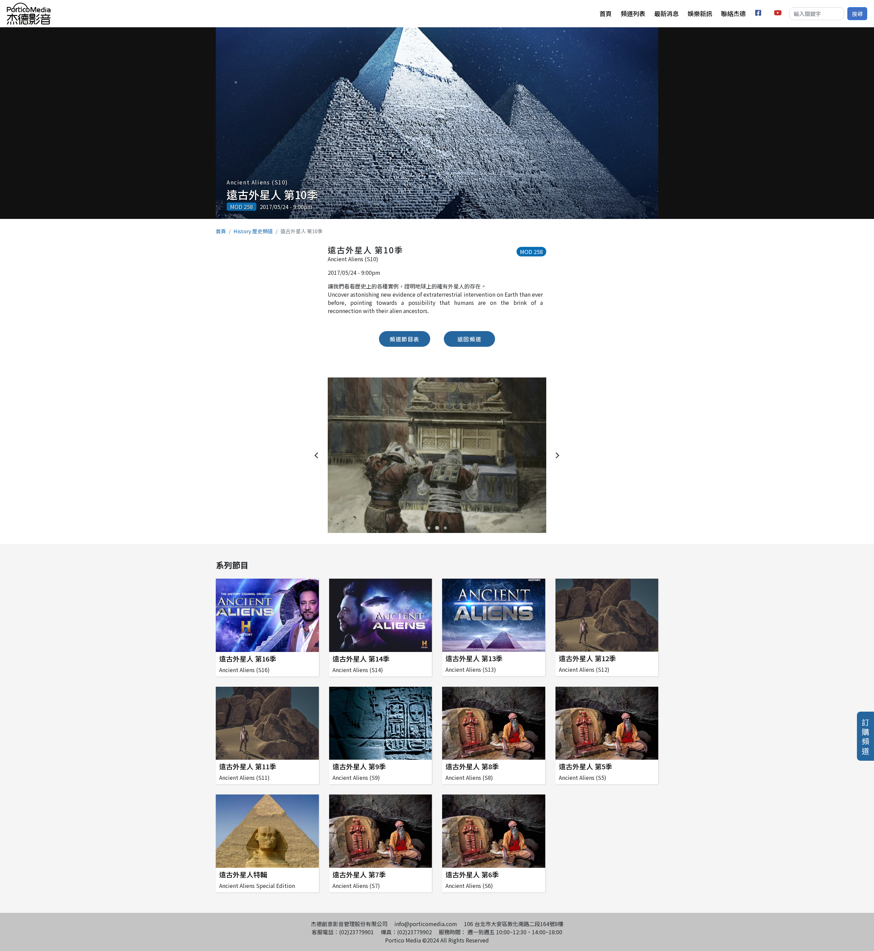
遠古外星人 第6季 (472, 874)
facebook (759, 13)
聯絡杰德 (733, 13)
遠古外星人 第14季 (361, 659)
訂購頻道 (865, 736)
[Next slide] (557, 455)
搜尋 (857, 14)
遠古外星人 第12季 (587, 658)
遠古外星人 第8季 (472, 766)
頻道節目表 (405, 339)
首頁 (606, 13)
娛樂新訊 (700, 13)
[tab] (428, 527)
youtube (778, 13)
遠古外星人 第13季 (474, 658)
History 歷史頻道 (253, 231)
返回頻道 (469, 339)
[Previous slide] (316, 455)
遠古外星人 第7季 (359, 874)
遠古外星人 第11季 (247, 766)
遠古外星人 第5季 (585, 766)
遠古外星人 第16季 (247, 659)
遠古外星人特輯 (243, 874)
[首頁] (29, 7)
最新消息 (666, 13)
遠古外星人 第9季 (359, 766)
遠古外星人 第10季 (272, 194)
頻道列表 (633, 13)
